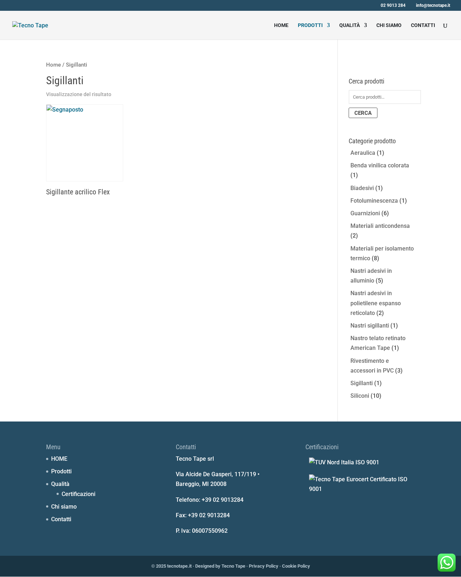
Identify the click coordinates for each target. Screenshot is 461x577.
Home (53, 65)
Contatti (423, 25)
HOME (281, 25)
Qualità (349, 25)
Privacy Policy (263, 566)
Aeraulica (362, 152)
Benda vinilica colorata (379, 165)
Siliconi (359, 395)
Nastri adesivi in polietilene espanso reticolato (375, 303)
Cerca (363, 113)
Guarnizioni (365, 213)
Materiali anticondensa (380, 225)
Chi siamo (389, 25)
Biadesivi (362, 188)
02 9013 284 (393, 5)
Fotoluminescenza (374, 200)
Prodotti (310, 25)
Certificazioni (78, 494)
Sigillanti (361, 383)
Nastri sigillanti (369, 325)
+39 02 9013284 (222, 499)
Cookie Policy (296, 566)
